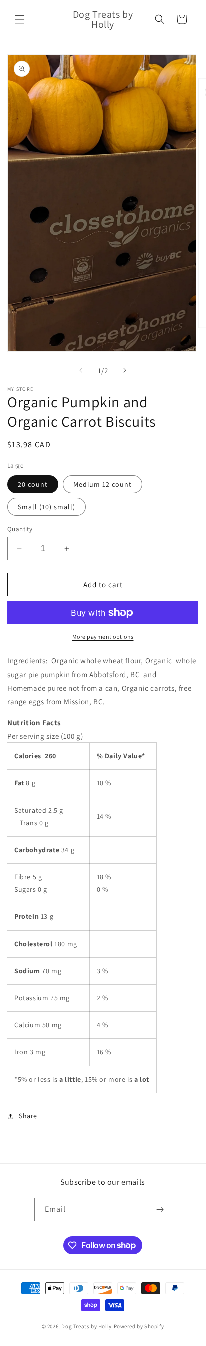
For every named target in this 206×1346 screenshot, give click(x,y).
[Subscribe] (160, 1209)
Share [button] (28, 1115)
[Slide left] (81, 370)
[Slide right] (125, 370)
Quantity (20, 529)
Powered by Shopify (139, 1326)
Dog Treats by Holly (87, 1326)
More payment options (103, 636)
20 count (33, 484)
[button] (20, 19)
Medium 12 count (103, 484)
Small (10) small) (47, 506)
